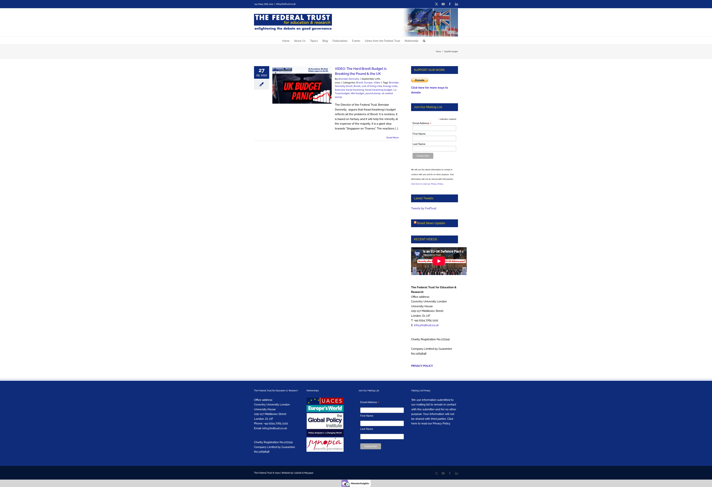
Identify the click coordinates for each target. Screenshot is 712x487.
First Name (419, 133)
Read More (392, 137)
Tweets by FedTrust (423, 208)
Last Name (419, 143)
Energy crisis (390, 86)
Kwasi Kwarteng (355, 89)
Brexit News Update (431, 223)
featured (340, 89)
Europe (368, 82)
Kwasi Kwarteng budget (378, 89)
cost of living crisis (372, 86)
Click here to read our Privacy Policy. (427, 184)
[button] (424, 40)
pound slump (372, 93)
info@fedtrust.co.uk (286, 4)
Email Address (422, 123)
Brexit (359, 82)
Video (377, 82)
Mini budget (357, 93)
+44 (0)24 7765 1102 (276, 423)
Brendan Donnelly (348, 78)
